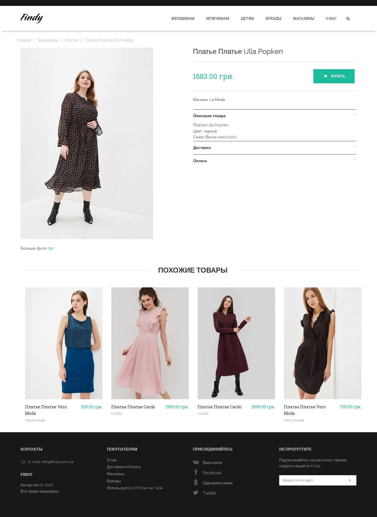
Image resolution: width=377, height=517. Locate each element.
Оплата (200, 161)
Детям (247, 18)
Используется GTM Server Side (135, 488)
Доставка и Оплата (123, 467)
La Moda (217, 99)
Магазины (303, 18)
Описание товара (209, 116)
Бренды (273, 18)
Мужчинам (217, 18)
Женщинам (182, 18)
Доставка (202, 148)
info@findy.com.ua (57, 462)
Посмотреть (63, 397)
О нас (331, 18)
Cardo (116, 413)
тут (51, 248)
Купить (337, 76)
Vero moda (35, 420)
